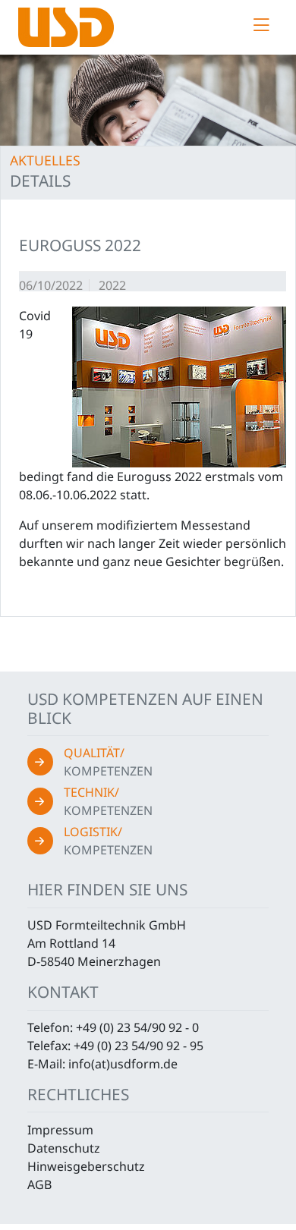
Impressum (60, 1129)
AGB (39, 1184)
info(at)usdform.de (123, 1063)
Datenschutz (63, 1148)
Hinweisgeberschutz (86, 1166)
